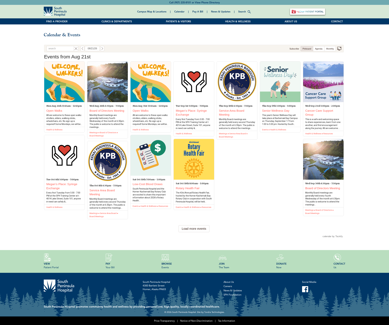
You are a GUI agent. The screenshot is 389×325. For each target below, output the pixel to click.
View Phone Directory (207, 2)
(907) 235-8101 (182, 2)
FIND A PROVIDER (56, 21)
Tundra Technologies (214, 312)
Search (242, 11)
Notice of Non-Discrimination (196, 321)
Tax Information (226, 321)
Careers (228, 286)
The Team (224, 265)
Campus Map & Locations (151, 11)
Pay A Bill (197, 11)
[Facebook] (309, 289)
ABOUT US (291, 21)
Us (339, 265)
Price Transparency (164, 321)
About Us (229, 282)
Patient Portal (51, 265)
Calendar (179, 11)
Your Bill (110, 265)
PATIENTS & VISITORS (178, 21)
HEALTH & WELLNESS (238, 21)
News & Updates (220, 11)
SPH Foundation (232, 294)
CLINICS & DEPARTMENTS (117, 21)
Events (167, 265)
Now (281, 265)
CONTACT (337, 21)
